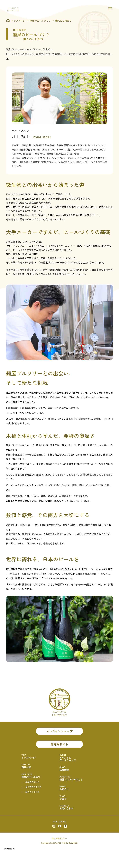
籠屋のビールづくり (40, 20)
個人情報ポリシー (59, 838)
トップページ (18, 20)
